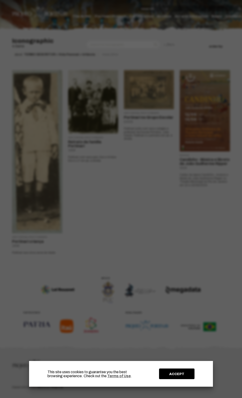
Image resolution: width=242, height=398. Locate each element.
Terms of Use (119, 376)
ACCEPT (176, 374)
